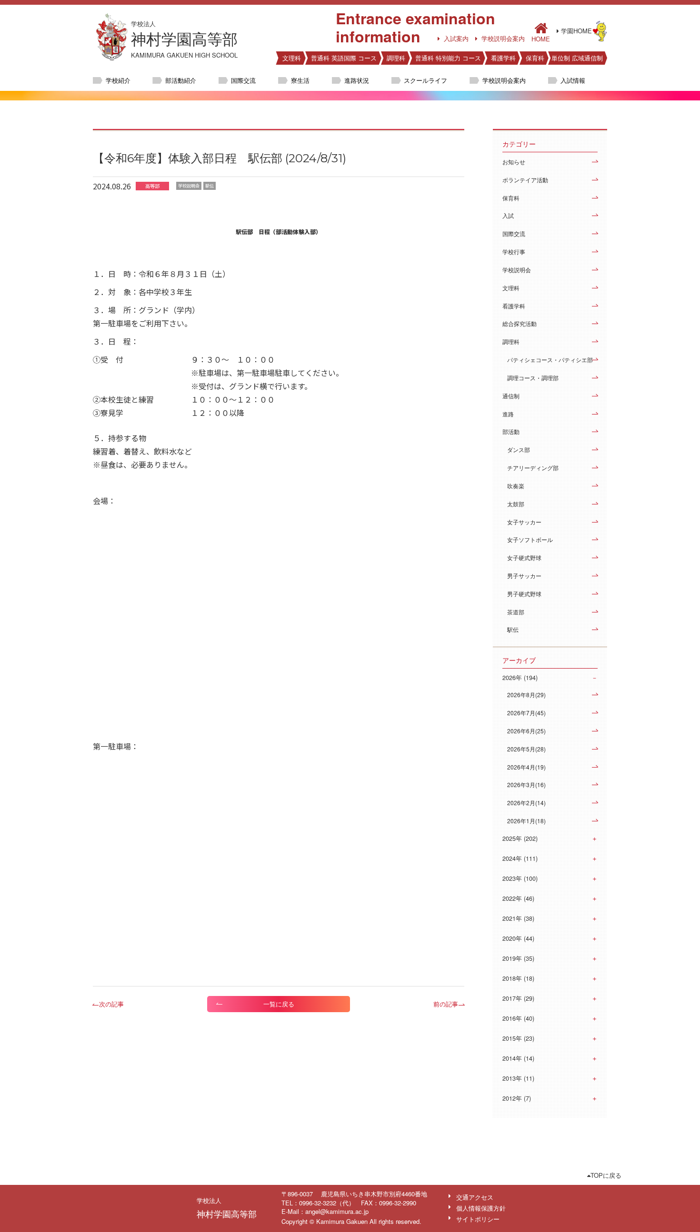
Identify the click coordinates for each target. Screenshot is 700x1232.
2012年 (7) (516, 1098)
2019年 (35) (518, 958)
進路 (508, 414)
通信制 (511, 396)
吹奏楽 (515, 486)
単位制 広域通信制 (577, 57)
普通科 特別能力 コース (448, 57)
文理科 (291, 57)
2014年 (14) (518, 1058)
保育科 (535, 57)
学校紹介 (118, 80)
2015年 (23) (518, 1038)
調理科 (396, 57)
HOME (540, 38)
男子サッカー (524, 576)
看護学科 (503, 57)
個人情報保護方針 (481, 1207)
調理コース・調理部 (533, 378)
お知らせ (513, 162)
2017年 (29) (518, 998)
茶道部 (515, 612)
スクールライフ (425, 80)
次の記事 (111, 1004)
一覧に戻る (278, 1004)
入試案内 (456, 38)
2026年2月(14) (526, 802)
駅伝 (513, 629)
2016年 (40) (518, 1018)
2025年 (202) (520, 838)
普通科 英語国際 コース (344, 57)
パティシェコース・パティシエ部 (550, 359)
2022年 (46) (518, 898)
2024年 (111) (520, 858)
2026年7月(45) (526, 713)
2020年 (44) (518, 938)
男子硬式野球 (524, 594)
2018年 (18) (518, 978)
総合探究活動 (519, 323)
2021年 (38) (518, 918)
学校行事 (513, 251)
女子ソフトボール (530, 539)
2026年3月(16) (526, 784)
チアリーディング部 (533, 467)
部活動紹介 (180, 80)
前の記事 (445, 1004)
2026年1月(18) (526, 821)
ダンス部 (518, 449)
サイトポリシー (478, 1218)
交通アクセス (474, 1197)
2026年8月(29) (526, 694)
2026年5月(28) (526, 749)
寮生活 (300, 80)
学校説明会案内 (503, 38)
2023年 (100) (520, 878)
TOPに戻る (605, 1175)
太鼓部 (515, 504)
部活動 (511, 431)
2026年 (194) (520, 677)
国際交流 (243, 80)
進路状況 (356, 80)
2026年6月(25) (526, 731)
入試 (508, 215)
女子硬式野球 (524, 557)
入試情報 (572, 80)
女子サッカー (524, 522)
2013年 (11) (518, 1078)
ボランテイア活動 (525, 180)
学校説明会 (516, 270)
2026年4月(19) (526, 767)
